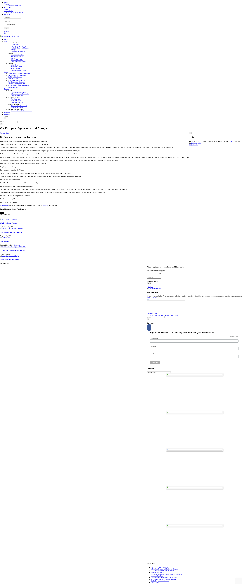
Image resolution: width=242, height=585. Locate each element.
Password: (150, 277)
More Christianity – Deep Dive (17, 75)
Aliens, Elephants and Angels (9, 259)
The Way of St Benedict (15, 77)
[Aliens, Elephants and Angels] (9, 256)
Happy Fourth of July (157, 572)
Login (231, 141)
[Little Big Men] (5, 237)
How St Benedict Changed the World (19, 85)
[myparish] (194, 374)
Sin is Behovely (155, 582)
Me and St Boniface (157, 576)
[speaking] (194, 487)
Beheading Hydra (13, 87)
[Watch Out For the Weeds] (8, 219)
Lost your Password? (154, 288)
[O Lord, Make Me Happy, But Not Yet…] (13, 247)
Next (7, 133)
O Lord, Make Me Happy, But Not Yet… (13, 250)
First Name (153, 346)
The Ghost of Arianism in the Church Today (164, 577)
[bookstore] (194, 450)
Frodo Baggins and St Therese (160, 581)
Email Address (154, 338)
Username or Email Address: (155, 274)
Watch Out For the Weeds (8, 223)
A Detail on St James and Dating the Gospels (164, 569)
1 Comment (16, 245)
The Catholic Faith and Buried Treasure (162, 570)
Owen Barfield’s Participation (159, 567)
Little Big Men (4, 241)
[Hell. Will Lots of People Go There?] (11, 228)
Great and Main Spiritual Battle (17, 84)
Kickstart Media (196, 143)
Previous (2, 133)
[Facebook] (149, 327)
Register (6, 31)
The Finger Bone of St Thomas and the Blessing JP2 (166, 574)
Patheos (45, 205)
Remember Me (10, 24)
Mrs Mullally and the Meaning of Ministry (163, 579)
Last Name (153, 354)
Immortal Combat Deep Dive (16, 80)
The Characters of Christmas (16, 82)
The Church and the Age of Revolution (19, 73)
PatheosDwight (4, 205)
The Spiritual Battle (13, 78)
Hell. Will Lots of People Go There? (11, 232)
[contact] (194, 525)
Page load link (193, 145)
